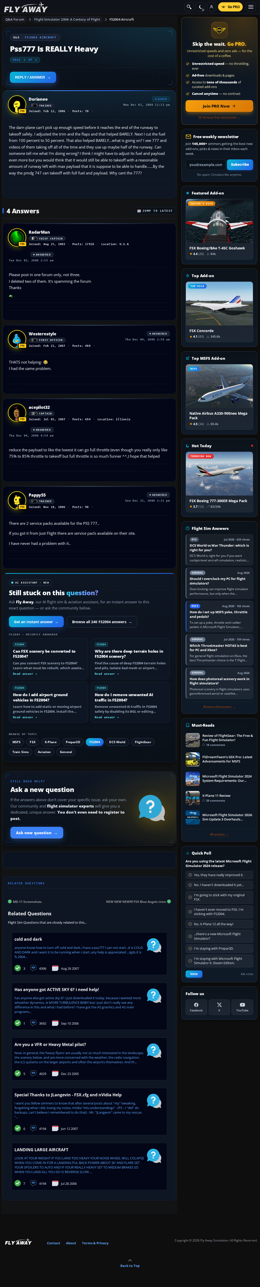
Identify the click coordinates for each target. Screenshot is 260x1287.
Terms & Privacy (95, 1243)
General (66, 752)
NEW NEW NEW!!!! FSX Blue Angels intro (136, 901)
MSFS (16, 742)
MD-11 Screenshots (27, 901)
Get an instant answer (36, 621)
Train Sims (20, 752)
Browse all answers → (219, 707)
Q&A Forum (14, 19)
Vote (194, 974)
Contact (53, 1243)
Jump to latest (157, 211)
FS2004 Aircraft (121, 19)
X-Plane (51, 742)
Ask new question (37, 832)
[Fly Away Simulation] (26, 7)
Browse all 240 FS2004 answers (102, 621)
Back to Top (130, 1265)
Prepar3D (73, 742)
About (71, 1243)
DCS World (117, 742)
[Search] (189, 6)
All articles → (219, 834)
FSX (32, 742)
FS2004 (94, 742)
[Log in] (211, 6)
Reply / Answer (30, 77)
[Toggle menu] (251, 6)
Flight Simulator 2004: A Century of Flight (67, 19)
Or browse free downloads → (219, 117)
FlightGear (143, 742)
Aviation (44, 752)
